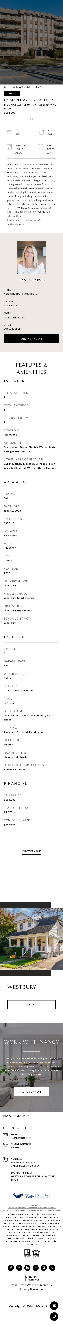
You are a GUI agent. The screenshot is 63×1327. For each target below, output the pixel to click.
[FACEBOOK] (11, 1268)
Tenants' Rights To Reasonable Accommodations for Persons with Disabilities (32, 1210)
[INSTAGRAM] (19, 1268)
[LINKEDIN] (27, 1268)
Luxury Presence (31, 1289)
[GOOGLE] (44, 1268)
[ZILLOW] (52, 1268)
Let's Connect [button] (31, 1091)
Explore (31, 1004)
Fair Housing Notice (32, 1205)
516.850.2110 (12, 305)
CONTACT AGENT (31, 339)
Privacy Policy (44, 1306)
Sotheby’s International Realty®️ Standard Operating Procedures (32, 1208)
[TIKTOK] (36, 1268)
